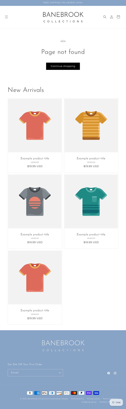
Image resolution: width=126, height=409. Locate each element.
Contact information (109, 402)
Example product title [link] (35, 158)
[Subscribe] (59, 372)
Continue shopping (63, 66)
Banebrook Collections (38, 399)
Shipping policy (89, 402)
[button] (6, 17)
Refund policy (77, 399)
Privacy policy (93, 399)
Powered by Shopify (58, 399)
